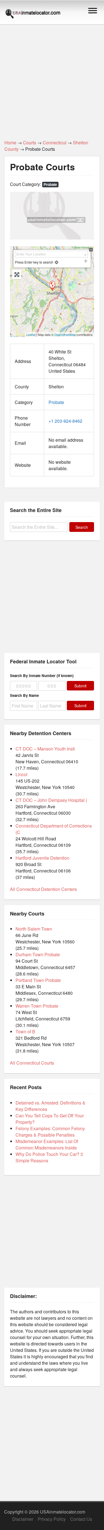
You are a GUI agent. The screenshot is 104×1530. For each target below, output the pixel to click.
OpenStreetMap (65, 334)
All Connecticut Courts (32, 1063)
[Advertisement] (52, 79)
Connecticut (54, 142)
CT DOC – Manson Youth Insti (45, 748)
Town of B (25, 1031)
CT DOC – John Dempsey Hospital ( (51, 800)
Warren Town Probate (37, 1006)
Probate (50, 184)
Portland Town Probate (38, 980)
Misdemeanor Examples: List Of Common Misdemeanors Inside (47, 1144)
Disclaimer (22, 1519)
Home (10, 142)
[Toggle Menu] (92, 10)
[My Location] (56, 262)
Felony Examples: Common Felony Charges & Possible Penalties (50, 1131)
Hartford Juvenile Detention (42, 858)
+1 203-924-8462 (65, 421)
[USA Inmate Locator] (33, 14)
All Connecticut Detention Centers (43, 889)
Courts (29, 142)
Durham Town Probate (38, 954)
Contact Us (81, 1519)
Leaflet (30, 334)
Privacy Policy (52, 1519)
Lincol (21, 774)
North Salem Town (34, 929)
